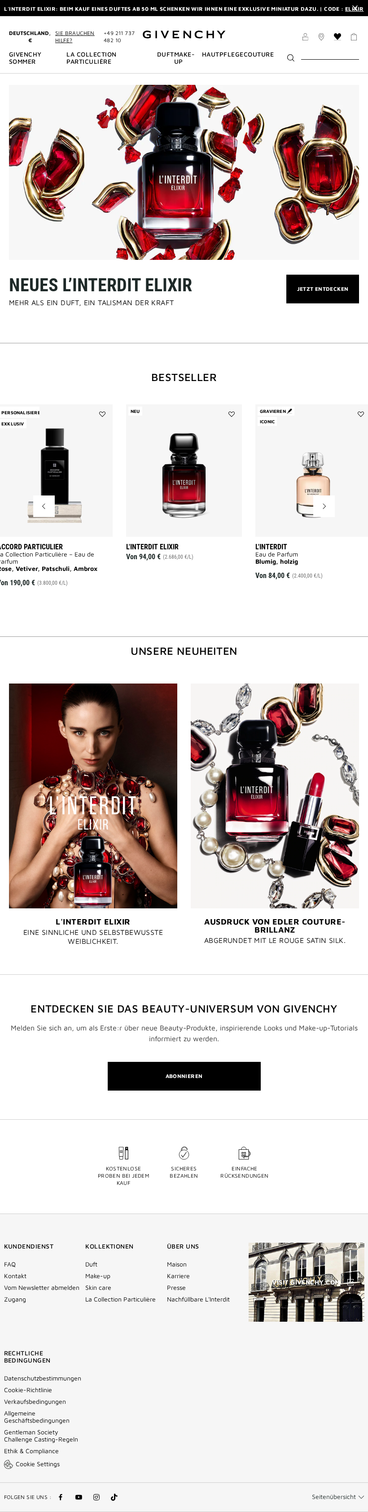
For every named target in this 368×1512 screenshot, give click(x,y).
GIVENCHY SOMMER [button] (25, 58)
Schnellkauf (71, 523)
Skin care (98, 1287)
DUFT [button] (165, 54)
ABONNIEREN (184, 1076)
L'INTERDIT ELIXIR (152, 547)
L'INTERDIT (271, 547)
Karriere (178, 1276)
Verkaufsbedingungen (36, 1401)
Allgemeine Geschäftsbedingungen (37, 1417)
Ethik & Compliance (31, 1451)
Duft (91, 1264)
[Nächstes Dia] (324, 506)
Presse (176, 1287)
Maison (177, 1264)
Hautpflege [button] (223, 54)
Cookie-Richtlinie (28, 1390)
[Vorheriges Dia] (44, 506)
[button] (305, 38)
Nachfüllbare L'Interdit (198, 1299)
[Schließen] (355, 8)
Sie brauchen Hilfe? (75, 37)
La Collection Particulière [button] (91, 58)
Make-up (97, 1276)
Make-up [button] (184, 58)
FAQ (10, 1264)
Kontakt (15, 1276)
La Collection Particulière (120, 1299)
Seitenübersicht (334, 1496)
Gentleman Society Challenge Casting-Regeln (41, 1436)
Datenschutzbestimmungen (42, 1378)
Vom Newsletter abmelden (41, 1287)
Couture (259, 54)
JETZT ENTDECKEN (323, 294)
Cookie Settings (38, 1464)
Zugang (15, 1299)
